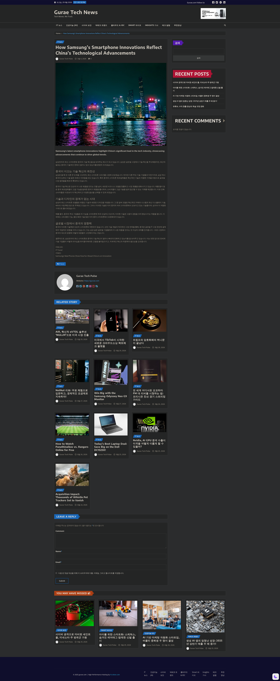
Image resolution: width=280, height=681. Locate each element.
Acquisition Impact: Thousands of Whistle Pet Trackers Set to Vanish (72, 497)
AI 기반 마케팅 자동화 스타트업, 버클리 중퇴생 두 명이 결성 (196, 96)
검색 (177, 42)
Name (59, 551)
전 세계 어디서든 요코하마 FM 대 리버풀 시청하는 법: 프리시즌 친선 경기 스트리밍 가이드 (149, 395)
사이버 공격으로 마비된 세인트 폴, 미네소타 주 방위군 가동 (196, 82)
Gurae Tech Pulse (66, 59)
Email (58, 562)
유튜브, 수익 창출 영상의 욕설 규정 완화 (188, 106)
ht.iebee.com (115, 675)
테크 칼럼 (166, 25)
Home (58, 33)
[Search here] (225, 25)
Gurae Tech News (76, 12)
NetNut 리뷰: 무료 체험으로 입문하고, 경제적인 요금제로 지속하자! (72, 393)
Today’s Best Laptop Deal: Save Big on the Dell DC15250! (110, 446)
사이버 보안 (87, 25)
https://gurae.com (91, 281)
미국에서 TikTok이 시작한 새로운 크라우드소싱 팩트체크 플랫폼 (110, 342)
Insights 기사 (151, 25)
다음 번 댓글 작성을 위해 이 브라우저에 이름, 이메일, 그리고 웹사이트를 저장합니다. (91, 573)
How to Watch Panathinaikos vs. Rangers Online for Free (72, 446)
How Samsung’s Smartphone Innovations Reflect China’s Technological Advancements (96, 33)
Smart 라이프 (134, 25)
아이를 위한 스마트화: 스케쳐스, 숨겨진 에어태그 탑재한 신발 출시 (117, 637)
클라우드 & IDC (117, 25)
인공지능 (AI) (72, 25)
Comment (60, 531)
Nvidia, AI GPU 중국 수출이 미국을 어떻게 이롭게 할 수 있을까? (149, 443)
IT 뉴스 (59, 25)
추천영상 (178, 25)
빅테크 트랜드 (101, 25)
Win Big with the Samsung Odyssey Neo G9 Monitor (110, 396)
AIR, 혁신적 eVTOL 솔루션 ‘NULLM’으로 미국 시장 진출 (72, 333)
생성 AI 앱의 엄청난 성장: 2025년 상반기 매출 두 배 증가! (195, 101)
